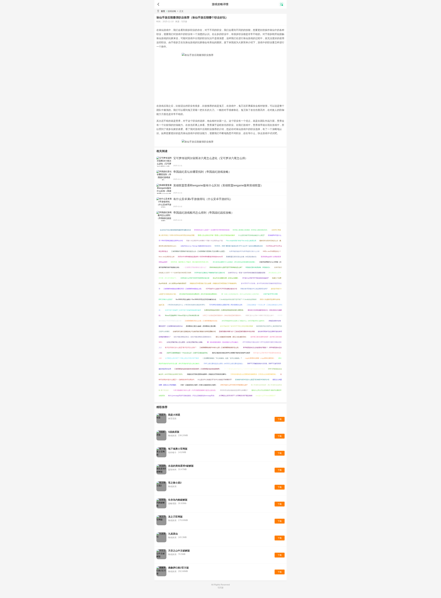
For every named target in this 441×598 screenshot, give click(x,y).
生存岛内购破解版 (177, 499)
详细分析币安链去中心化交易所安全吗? (254, 289)
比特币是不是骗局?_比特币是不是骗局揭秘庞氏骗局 (183, 310)
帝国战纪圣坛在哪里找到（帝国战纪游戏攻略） (202, 171)
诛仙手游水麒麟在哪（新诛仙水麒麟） (226, 278)
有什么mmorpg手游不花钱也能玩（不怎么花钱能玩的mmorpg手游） (192, 395)
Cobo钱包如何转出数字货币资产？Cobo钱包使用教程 (238, 299)
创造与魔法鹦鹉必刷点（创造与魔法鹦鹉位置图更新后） (193, 337)
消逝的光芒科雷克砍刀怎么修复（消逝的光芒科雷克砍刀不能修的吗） (214, 283)
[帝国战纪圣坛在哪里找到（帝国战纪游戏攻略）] (164, 175)
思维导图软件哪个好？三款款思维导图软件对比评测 (237, 331)
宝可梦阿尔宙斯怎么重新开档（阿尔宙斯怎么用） (226, 305)
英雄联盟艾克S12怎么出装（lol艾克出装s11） (242, 257)
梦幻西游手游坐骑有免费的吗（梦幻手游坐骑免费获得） (198, 294)
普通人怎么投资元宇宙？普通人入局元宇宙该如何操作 (216, 235)
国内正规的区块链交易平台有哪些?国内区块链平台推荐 (231, 353)
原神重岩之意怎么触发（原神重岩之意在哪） (201, 326)
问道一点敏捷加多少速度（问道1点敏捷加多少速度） (199, 385)
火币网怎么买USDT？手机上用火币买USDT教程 (182, 358)
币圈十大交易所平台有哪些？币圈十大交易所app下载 (204, 241)
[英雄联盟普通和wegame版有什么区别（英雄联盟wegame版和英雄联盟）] (164, 189)
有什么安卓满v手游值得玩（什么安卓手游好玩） (203, 199)
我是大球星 (174, 414)
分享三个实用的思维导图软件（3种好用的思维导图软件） (222, 315)
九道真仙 (173, 533)
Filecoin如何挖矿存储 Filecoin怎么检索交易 (241, 241)
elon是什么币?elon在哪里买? (266, 395)
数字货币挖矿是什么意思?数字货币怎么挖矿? (180, 347)
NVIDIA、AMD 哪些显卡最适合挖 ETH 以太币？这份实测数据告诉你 (239, 246)
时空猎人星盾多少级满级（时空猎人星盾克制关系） (250, 230)
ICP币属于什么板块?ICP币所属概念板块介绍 (221, 289)
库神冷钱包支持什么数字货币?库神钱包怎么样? (225, 267)
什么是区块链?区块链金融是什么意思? (251, 235)
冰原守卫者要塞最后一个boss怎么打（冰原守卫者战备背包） (188, 353)
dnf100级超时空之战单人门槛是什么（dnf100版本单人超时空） (243, 321)
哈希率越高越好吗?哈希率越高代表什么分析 (244, 251)
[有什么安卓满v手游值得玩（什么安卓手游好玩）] (164, 202)
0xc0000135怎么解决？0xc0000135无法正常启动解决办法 (196, 299)
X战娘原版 (173, 431)
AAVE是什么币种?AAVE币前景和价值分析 (195, 278)
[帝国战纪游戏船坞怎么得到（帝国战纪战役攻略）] (164, 216)
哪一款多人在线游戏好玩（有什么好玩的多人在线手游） (240, 294)
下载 (280, 419)
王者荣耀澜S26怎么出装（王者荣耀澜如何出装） (201, 321)
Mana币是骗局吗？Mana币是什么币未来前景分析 (182, 315)
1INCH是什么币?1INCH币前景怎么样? (234, 385)
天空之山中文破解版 (179, 550)
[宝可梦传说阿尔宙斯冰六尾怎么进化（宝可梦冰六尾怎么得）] (164, 162)
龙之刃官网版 (175, 516)
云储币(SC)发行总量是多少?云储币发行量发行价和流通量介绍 (194, 331)
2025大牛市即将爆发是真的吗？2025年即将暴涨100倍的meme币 (200, 257)
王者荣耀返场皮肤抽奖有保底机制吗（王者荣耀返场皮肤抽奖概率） (197, 369)
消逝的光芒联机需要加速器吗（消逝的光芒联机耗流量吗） (207, 374)
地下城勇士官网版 (177, 448)
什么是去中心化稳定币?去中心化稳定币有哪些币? (215, 379)
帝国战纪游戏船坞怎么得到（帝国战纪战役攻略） (203, 212)
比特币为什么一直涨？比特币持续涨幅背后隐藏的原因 (246, 273)
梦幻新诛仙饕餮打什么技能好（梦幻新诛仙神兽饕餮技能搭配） (234, 262)
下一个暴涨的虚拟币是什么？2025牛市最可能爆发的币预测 (244, 369)
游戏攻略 (172, 11)
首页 (163, 11)
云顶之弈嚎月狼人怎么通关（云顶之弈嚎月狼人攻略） (185, 342)
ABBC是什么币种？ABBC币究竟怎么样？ (259, 315)
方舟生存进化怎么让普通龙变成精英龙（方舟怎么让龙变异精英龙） (253, 374)
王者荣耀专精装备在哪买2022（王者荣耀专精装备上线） (183, 289)
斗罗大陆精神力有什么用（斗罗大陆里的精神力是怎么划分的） (195, 390)
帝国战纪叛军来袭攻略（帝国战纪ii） (258, 267)
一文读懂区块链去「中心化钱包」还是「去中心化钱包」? (222, 358)
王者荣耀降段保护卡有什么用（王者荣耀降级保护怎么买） (219, 347)
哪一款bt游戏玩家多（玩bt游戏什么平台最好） (223, 342)
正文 (180, 11)
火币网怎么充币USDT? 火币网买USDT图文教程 (235, 395)
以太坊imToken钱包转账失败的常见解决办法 (175, 230)
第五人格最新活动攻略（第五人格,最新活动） (231, 337)
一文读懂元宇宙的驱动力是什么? (195, 267)
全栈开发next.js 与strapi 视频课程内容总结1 (196, 246)
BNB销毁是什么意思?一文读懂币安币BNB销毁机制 (211, 230)
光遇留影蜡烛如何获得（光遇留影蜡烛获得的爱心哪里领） (224, 310)
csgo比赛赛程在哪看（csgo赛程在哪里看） (260, 358)
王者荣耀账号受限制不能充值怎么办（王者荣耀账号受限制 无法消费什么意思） (198, 251)
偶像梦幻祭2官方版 (178, 567)
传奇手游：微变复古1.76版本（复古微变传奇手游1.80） (190, 262)
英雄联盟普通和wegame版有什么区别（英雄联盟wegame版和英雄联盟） (218, 185)
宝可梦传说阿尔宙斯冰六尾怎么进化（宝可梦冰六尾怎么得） (210, 158)
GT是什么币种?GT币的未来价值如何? (255, 278)
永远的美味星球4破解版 (181, 465)
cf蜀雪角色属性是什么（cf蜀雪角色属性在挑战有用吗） (187, 305)
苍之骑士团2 (175, 482)
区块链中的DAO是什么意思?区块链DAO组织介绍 (252, 379)
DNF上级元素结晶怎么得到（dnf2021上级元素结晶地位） (224, 363)
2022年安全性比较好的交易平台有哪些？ (234, 390)
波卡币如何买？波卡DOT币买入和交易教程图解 (236, 326)
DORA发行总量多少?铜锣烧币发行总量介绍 (209, 273)
